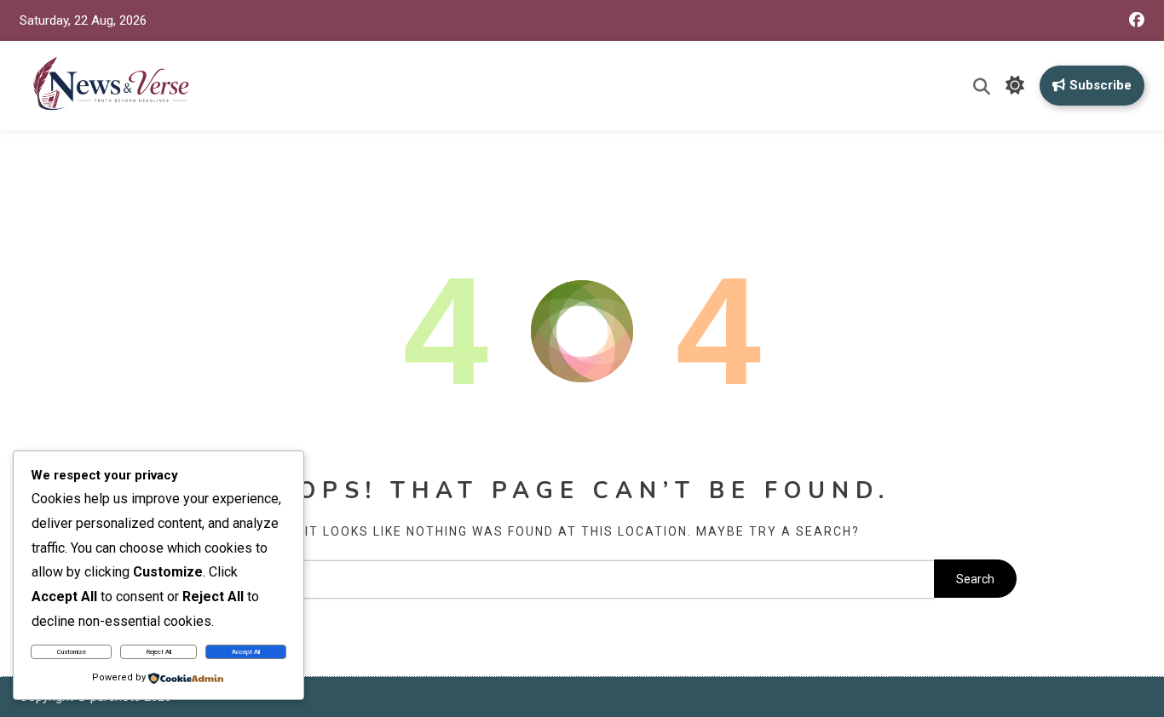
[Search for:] (540, 579)
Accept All (246, 652)
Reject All (159, 652)
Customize (71, 652)
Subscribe (1100, 85)
